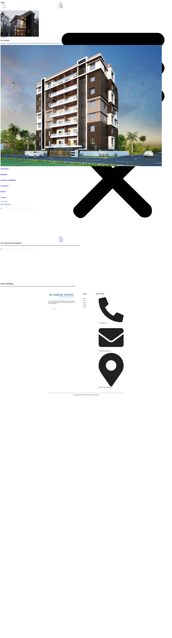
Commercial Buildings (8, 180)
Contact (84, 307)
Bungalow (4, 174)
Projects (84, 302)
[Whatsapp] (53, 309)
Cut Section (5, 186)
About (84, 300)
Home (4, 5)
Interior (3, 191)
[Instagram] (55, 309)
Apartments (5, 169)
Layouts (3, 197)
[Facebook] (51, 309)
